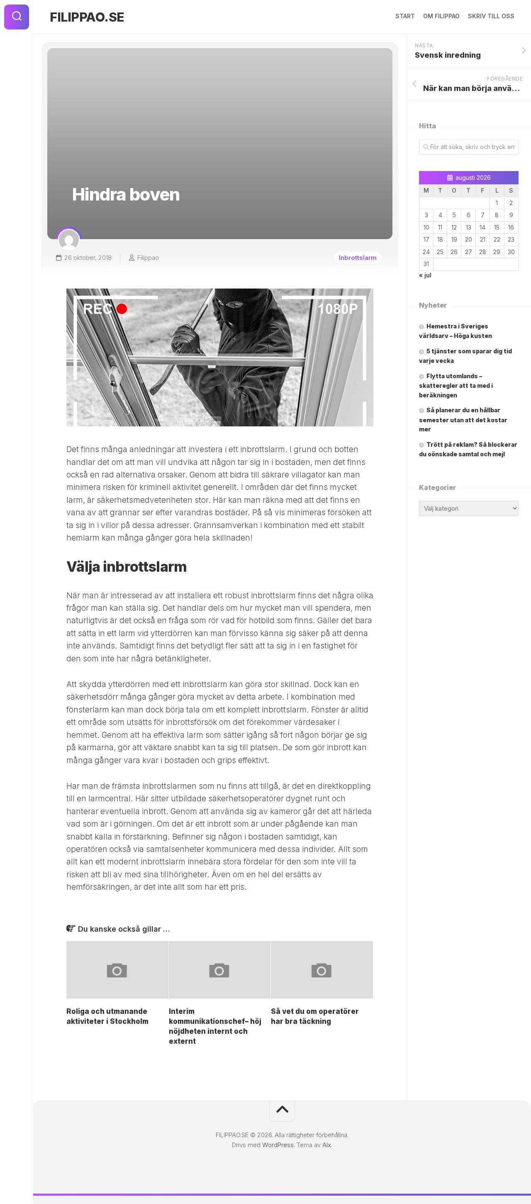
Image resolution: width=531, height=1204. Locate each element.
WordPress (278, 1145)
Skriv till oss (491, 16)
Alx (326, 1145)
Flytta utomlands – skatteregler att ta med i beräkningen (456, 385)
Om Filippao (441, 16)
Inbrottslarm (358, 258)
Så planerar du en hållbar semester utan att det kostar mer (463, 419)
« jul (425, 275)
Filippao (148, 258)
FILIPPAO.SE (87, 17)
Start (405, 16)
